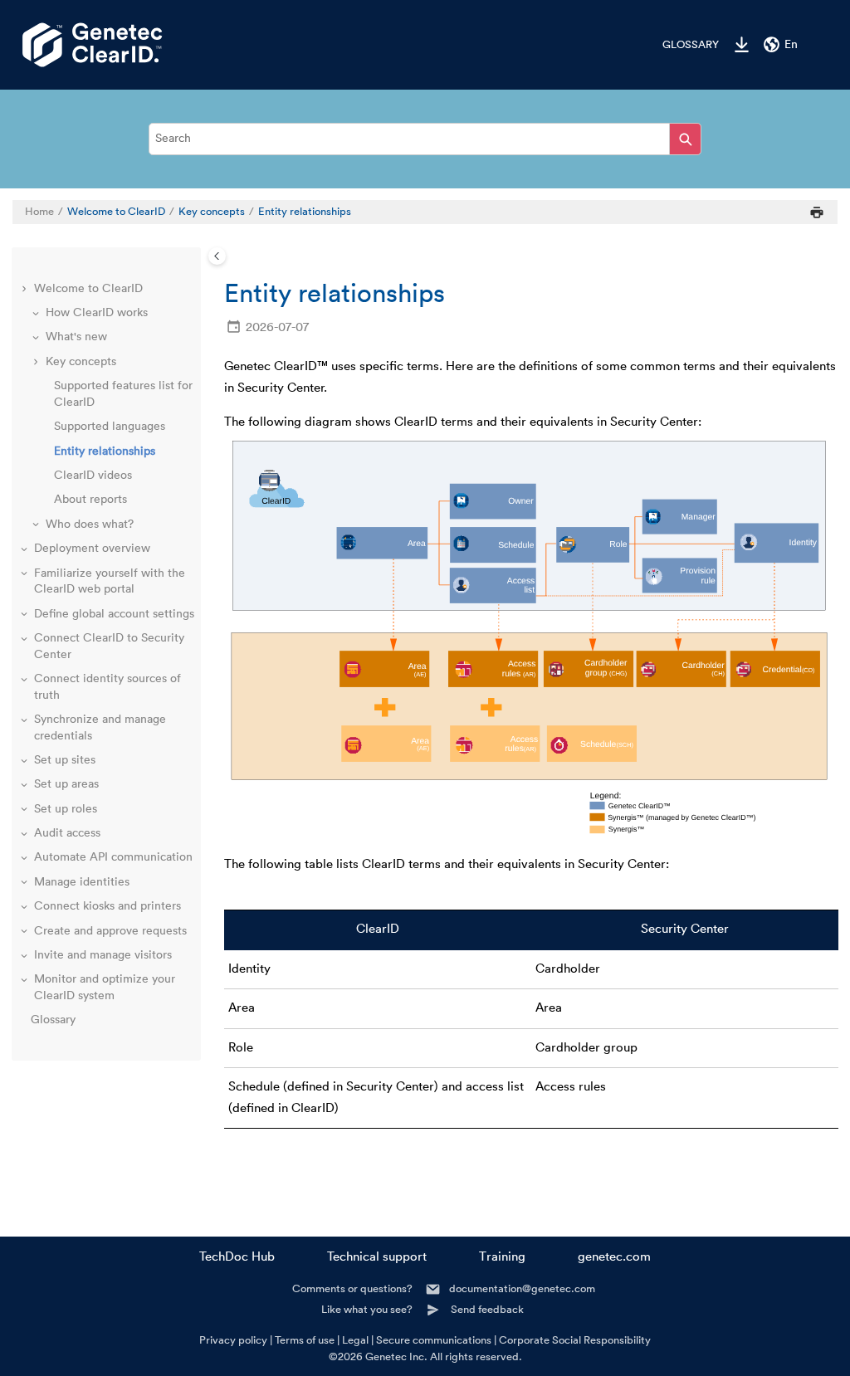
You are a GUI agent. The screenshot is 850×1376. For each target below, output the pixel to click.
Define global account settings (114, 614)
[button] (25, 289)
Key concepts (211, 212)
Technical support (377, 1257)
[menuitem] (682, 45)
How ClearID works (97, 313)
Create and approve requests (110, 931)
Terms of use (305, 1340)
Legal (355, 1340)
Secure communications (433, 1340)
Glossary (690, 45)
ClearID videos (93, 475)
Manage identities (81, 882)
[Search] (685, 139)
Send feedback (487, 1309)
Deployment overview (92, 548)
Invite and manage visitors (103, 955)
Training (502, 1257)
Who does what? (90, 524)
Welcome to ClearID (116, 212)
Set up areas (66, 784)
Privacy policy (233, 1340)
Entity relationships (304, 212)
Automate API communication (113, 857)
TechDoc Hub (237, 1257)
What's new (76, 337)
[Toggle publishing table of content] (217, 256)
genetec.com (614, 1257)
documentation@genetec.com (522, 1288)
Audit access (67, 833)
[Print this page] (816, 212)
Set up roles (65, 809)
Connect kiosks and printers (107, 906)
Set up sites (64, 760)
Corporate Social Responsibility (575, 1340)
